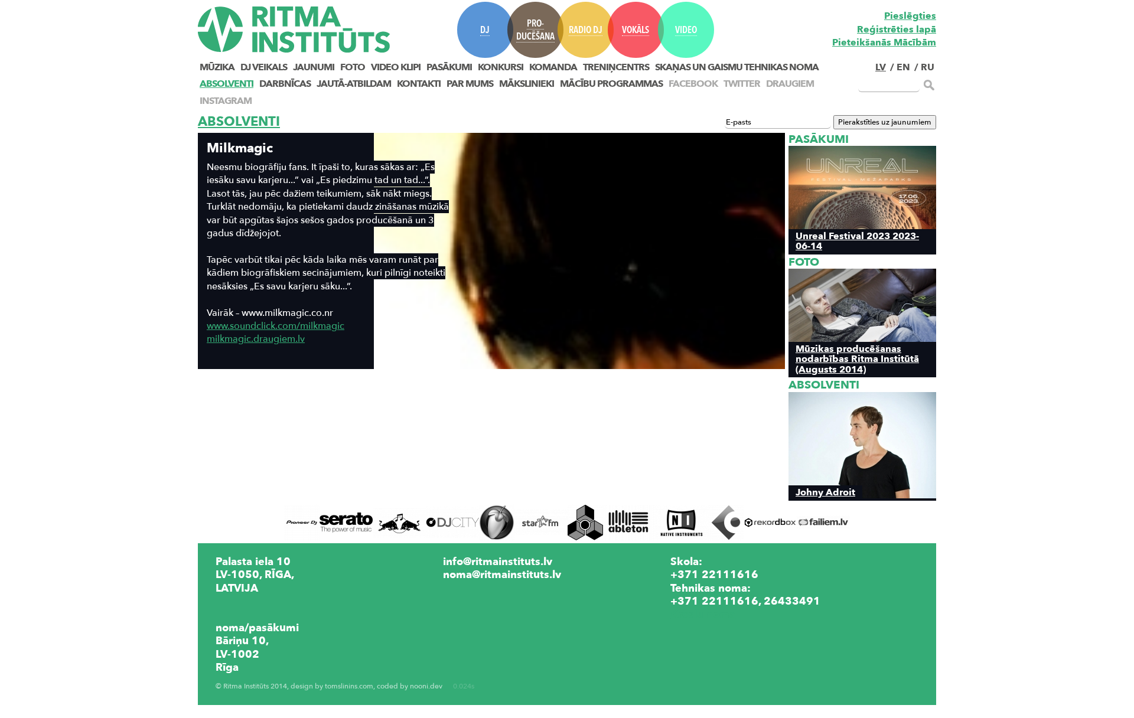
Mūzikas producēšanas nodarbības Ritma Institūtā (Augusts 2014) (857, 359)
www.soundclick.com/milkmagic (275, 325)
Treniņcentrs (616, 67)
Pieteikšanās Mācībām (884, 42)
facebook (693, 83)
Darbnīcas (285, 83)
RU (927, 67)
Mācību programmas (611, 83)
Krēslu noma (702, 614)
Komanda (553, 67)
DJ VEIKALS (263, 67)
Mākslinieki (526, 83)
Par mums (470, 83)
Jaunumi (313, 67)
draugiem (790, 83)
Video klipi (396, 67)
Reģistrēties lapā (896, 29)
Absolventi (226, 83)
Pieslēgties (910, 15)
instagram (226, 100)
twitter (742, 83)
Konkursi (500, 67)
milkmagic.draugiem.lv (256, 338)
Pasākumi (449, 67)
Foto (352, 67)
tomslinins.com (349, 686)
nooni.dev (426, 686)
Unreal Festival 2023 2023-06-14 (857, 241)
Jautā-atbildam (354, 83)
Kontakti (419, 83)
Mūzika (217, 67)
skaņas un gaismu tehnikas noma (737, 67)
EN (903, 67)
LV (880, 67)
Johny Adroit (825, 492)
